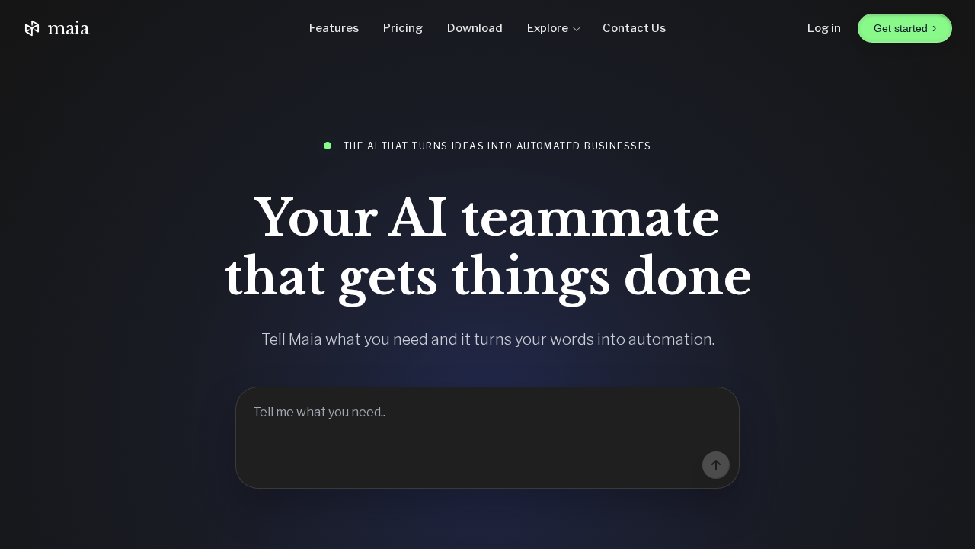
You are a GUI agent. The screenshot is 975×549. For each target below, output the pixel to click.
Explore (547, 28)
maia (68, 28)
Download (475, 28)
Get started (905, 27)
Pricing (403, 28)
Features (334, 28)
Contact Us (634, 28)
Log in (824, 28)
